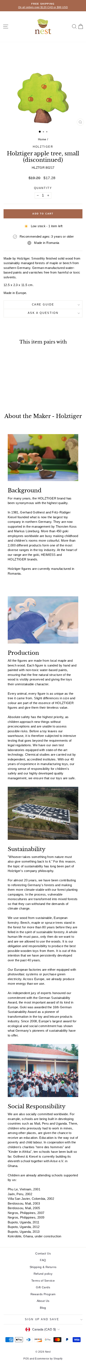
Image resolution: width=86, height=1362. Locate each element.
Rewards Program (43, 1294)
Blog (43, 1307)
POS (26, 1358)
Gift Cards (43, 1287)
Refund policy (43, 1273)
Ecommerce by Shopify (49, 1358)
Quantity (43, 188)
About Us (43, 1300)
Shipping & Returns (43, 1267)
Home (42, 139)
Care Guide (43, 304)
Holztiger (43, 146)
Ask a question (43, 312)
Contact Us (43, 1253)
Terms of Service (43, 1280)
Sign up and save (42, 1319)
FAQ (43, 1260)
